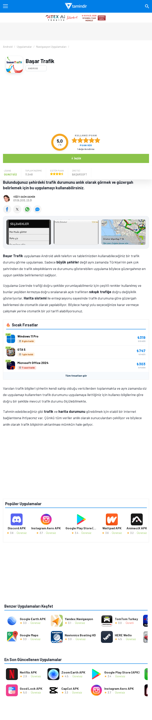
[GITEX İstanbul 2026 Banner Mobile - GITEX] (76, 18)
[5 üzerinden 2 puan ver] (80, 140)
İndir (76, 158)
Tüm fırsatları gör (76, 375)
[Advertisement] (76, 103)
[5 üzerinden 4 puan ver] (91, 140)
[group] (76, 233)
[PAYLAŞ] (8, 212)
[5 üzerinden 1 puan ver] (74, 140)
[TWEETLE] (18, 212)
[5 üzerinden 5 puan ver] (97, 140)
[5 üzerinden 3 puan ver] (86, 140)
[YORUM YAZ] (38, 212)
